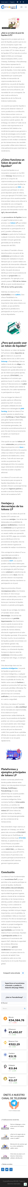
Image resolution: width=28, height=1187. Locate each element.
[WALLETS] (5, 1144)
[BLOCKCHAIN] (5, 1135)
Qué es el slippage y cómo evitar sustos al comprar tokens (17, 1126)
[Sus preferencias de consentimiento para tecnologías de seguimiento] (25, 1184)
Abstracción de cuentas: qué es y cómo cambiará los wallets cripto (18, 1146)
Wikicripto (6, 28)
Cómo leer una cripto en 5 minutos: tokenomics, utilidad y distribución (17, 1156)
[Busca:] (14, 1008)
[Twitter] (6, 1169)
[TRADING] (5, 1125)
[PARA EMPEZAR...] (5, 1154)
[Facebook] (11, 1169)
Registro (12, 2)
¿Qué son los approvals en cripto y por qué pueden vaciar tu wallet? (17, 1136)
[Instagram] (2, 1169)
